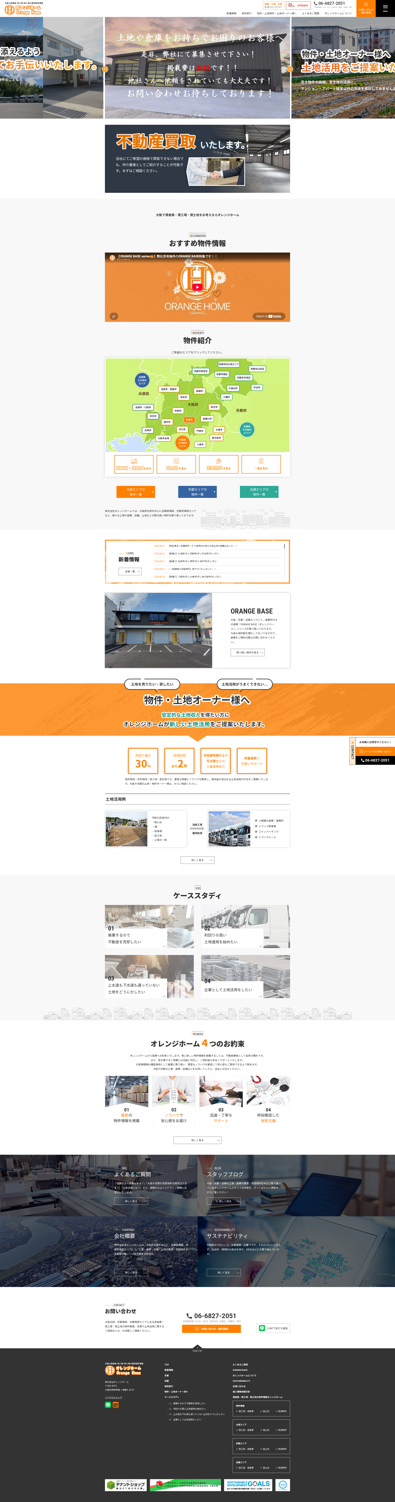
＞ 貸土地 (264, 1411)
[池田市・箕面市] (168, 389)
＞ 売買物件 (281, 1411)
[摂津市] (189, 420)
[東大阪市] (217, 437)
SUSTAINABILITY (241, 1380)
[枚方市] (214, 407)
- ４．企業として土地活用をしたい (184, 1419)
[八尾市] (200, 444)
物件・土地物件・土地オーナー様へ (277, 13)
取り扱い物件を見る (248, 652)
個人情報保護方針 (241, 1391)
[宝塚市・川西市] (143, 407)
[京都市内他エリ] (229, 364)
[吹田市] (178, 410)
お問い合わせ (239, 1386)
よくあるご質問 (310, 13)
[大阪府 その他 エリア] (183, 443)
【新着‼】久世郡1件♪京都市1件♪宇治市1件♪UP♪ (193, 553)
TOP (166, 1364)
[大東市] (219, 429)
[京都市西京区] (200, 371)
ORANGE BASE (240, 1369)
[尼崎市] (148, 430)
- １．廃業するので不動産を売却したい (187, 1403)
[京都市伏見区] (244, 378)
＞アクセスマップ (113, 1397)
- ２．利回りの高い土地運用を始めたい (187, 1408)
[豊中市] (167, 422)
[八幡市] (226, 397)
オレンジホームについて (338, 13)
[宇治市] (257, 388)
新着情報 (231, 13)
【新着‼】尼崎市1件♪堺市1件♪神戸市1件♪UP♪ (192, 561)
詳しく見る (197, 860)
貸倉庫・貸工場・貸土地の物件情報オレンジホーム (257, 1397)
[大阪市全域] (163, 438)
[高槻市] (199, 391)
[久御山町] (233, 388)
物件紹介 (247, 13)
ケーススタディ (171, 1397)
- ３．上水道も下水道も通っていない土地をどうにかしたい (196, 1414)
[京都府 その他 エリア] (247, 429)
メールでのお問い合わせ (377, 751)
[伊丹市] (152, 416)
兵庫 (166, 1380)
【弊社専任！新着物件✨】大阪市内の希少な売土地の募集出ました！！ (202, 545)
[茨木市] (183, 397)
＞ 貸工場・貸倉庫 (245, 1411)
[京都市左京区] (257, 369)
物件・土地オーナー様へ (176, 1391)
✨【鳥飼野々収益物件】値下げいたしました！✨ (192, 568)
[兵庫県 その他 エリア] (142, 380)
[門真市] (200, 431)
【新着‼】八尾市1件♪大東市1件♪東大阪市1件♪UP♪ (194, 576)
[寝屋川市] (207, 418)
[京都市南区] (221, 374)
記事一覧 (130, 571)
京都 (166, 1375)
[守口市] (182, 429)
